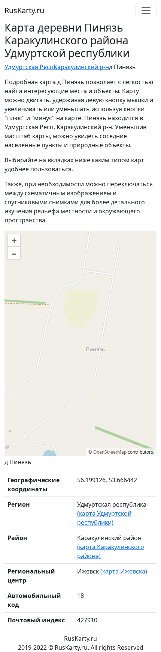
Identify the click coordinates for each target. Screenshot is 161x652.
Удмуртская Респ (29, 67)
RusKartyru (24, 10)
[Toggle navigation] (146, 10)
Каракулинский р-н (81, 67)
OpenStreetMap (110, 452)
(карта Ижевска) (123, 571)
